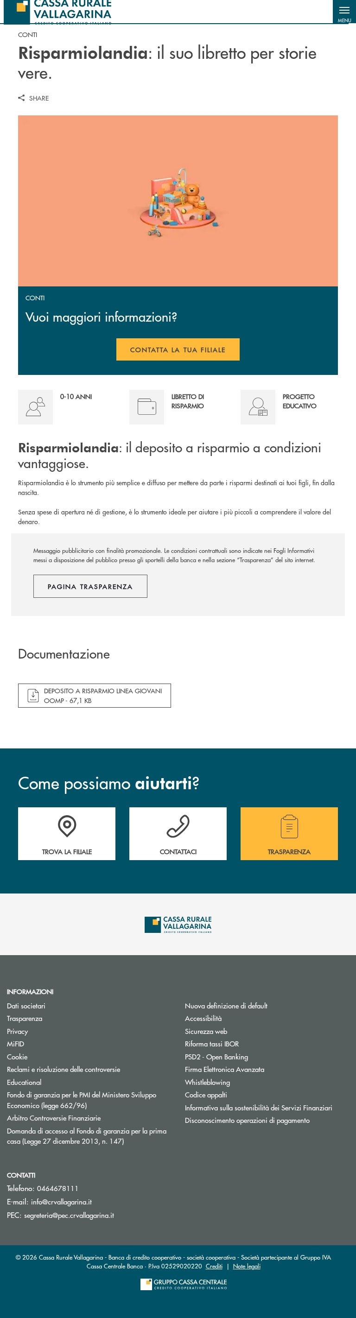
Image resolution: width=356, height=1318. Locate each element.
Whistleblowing (207, 1082)
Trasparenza (24, 1018)
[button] (344, 11)
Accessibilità (203, 1018)
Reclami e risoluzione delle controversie (63, 1069)
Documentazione (64, 654)
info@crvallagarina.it (61, 1201)
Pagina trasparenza (90, 586)
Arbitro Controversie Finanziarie (89, 1117)
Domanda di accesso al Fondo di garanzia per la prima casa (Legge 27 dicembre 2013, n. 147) (89, 1136)
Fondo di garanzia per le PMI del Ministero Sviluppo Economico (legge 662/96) (82, 1100)
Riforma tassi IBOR (247, 1043)
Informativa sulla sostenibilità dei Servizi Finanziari (258, 1107)
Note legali (247, 1265)
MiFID (15, 1043)
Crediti (214, 1265)
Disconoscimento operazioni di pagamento (247, 1120)
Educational (24, 1082)
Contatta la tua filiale (185, 353)
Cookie (17, 1056)
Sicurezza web (206, 1031)
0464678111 (58, 1188)
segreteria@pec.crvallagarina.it (69, 1215)
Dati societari (26, 1005)
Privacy (52, 1031)
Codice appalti (206, 1094)
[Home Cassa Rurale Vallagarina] (57, 11)
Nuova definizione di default (226, 1005)
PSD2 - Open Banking (251, 1056)
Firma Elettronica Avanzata (259, 1069)
